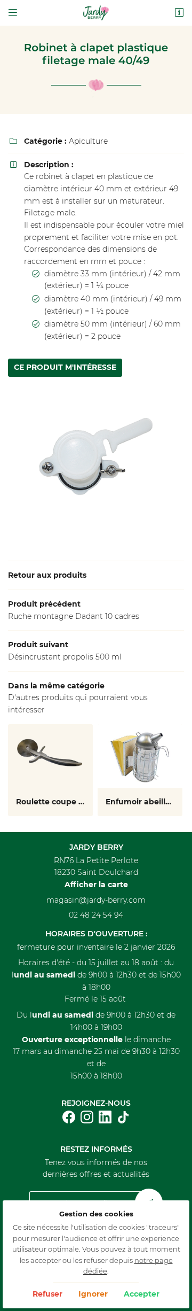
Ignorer (93, 1294)
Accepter (141, 1294)
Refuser (47, 1294)
